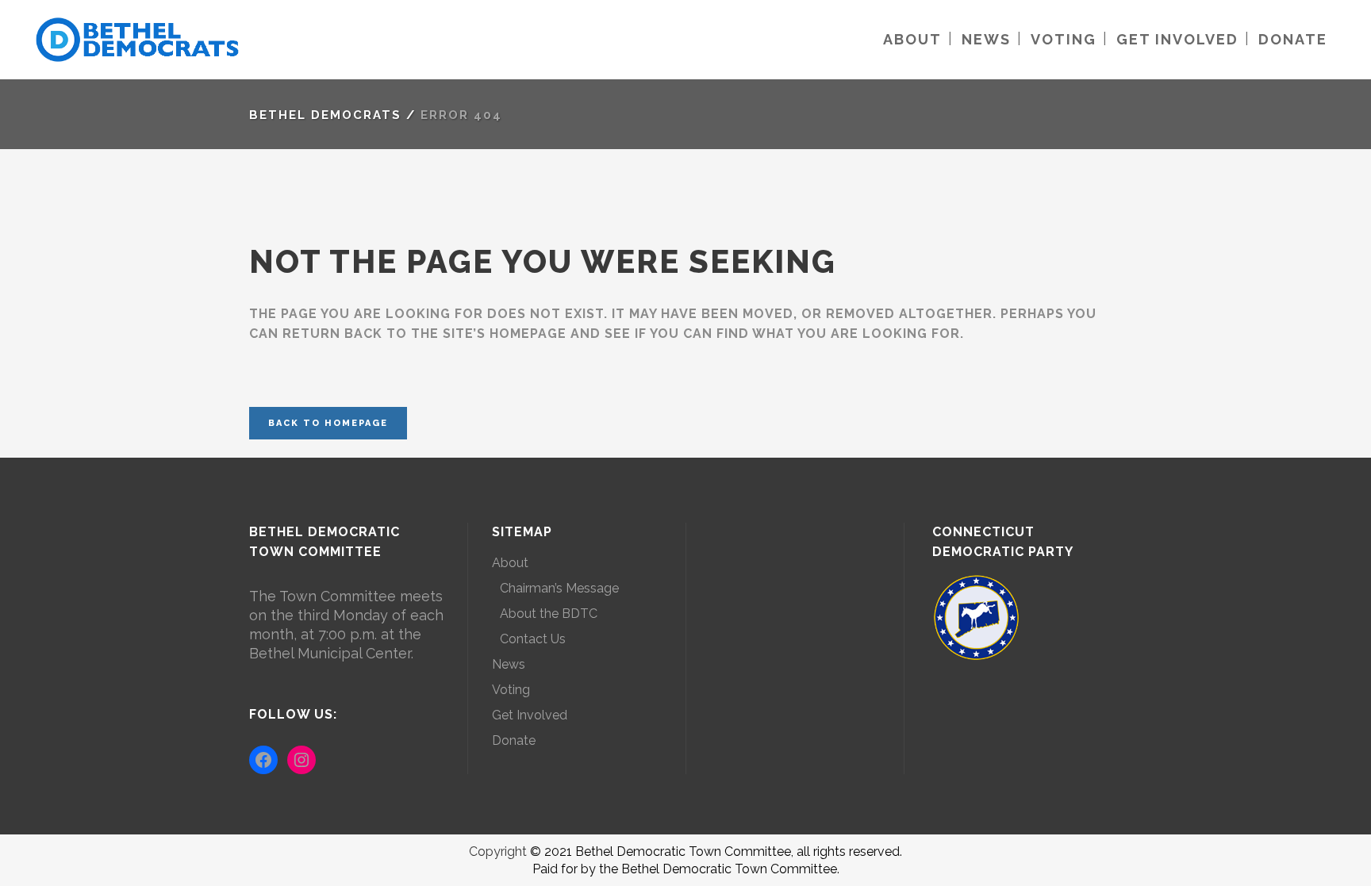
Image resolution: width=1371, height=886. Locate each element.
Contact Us (533, 638)
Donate (514, 740)
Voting (511, 689)
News (508, 664)
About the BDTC (548, 613)
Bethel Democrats (325, 115)
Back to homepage (328, 423)
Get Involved (529, 715)
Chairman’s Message (559, 588)
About (510, 562)
